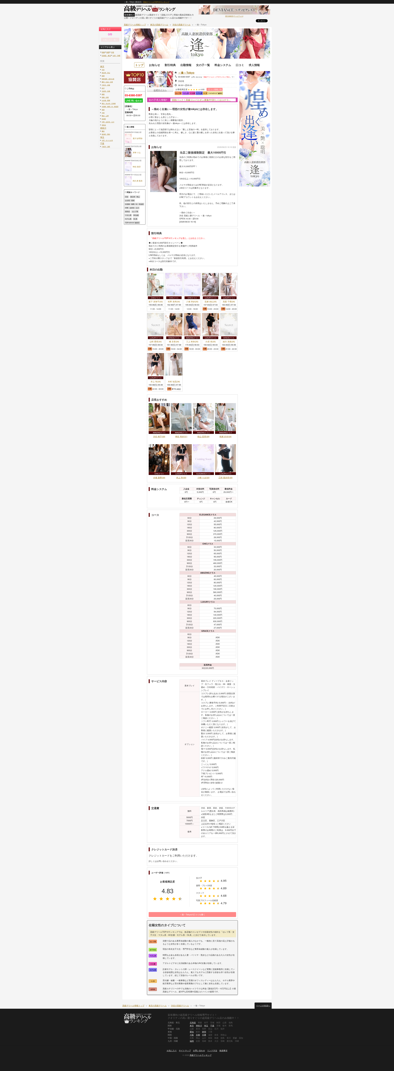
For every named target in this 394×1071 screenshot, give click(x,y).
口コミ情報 (215, 89)
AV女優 (136, 215)
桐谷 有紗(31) (181, 436)
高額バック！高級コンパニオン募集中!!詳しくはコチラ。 (201, 99)
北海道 (193, 1022)
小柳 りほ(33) (203, 477)
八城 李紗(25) (192, 301)
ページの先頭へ (263, 1005)
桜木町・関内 (106, 134)
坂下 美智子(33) (156, 301)
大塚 (103, 113)
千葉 (102, 143)
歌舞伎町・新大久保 (108, 79)
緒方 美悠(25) (229, 341)
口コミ (240, 65)
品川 (103, 88)
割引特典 (170, 65)
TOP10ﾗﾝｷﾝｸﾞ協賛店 (132, 223)
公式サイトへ (160, 90)
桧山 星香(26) (203, 436)
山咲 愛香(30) (156, 341)
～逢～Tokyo (186, 73)
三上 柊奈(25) (192, 341)
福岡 (192, 1040)
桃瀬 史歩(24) (225, 436)
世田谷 (104, 125)
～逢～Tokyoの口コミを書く (192, 914)
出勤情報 (185, 65)
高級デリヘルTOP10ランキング (156, 1)
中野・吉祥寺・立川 (108, 122)
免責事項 (223, 1050)
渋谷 (103, 69)
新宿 (103, 76)
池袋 (103, 109)
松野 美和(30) (174, 301)
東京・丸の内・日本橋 (109, 103)
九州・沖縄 (116, 55)
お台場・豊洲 (106, 100)
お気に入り (172, 1050)
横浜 (103, 131)
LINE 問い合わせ (134, 100)
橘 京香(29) (174, 341)
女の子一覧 (203, 65)
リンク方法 (212, 1050)
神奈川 (103, 127)
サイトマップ (185, 1050)
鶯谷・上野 (105, 116)
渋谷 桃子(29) (159, 436)
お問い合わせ (199, 1050)
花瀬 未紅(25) (211, 301)
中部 (112, 52)
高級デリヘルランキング (201, 1055)
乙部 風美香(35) (226, 477)
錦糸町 (104, 119)
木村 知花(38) (174, 381)
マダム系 (128, 215)
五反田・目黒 (106, 91)
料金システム (223, 65)
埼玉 (102, 137)
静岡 (204, 1031)
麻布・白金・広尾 (107, 82)
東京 (102, 66)
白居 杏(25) (211, 341)
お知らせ (154, 65)
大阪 (192, 1034)
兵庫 (204, 1034)
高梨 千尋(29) (229, 301)
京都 (198, 1034)
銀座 (103, 94)
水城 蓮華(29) (159, 477)
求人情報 (254, 65)
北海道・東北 (106, 55)
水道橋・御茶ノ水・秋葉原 (110, 106)
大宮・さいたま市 (107, 140)
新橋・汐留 (105, 97)
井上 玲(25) (156, 381)
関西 (107, 52)
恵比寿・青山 (106, 73)
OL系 (135, 219)
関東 (103, 52)
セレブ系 (135, 211)
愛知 (192, 1031)
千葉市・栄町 (106, 146)
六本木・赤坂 (106, 85)
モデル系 (128, 219)
